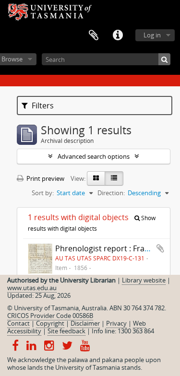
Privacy (116, 323)
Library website (144, 280)
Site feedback (66, 331)
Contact (18, 323)
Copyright (50, 323)
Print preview (44, 178)
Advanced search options (94, 156)
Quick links (118, 35)
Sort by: (43, 192)
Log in (152, 35)
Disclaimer (85, 323)
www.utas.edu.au (32, 287)
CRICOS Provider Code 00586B (50, 315)
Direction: (111, 192)
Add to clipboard (160, 248)
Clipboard (94, 35)
